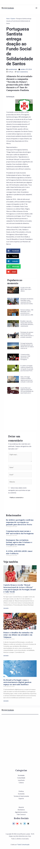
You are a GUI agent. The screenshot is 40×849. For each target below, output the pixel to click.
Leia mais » (6, 608)
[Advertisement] (20, 414)
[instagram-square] (28, 823)
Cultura (21, 782)
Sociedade (21, 775)
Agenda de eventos (21, 812)
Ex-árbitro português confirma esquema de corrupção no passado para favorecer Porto (19, 522)
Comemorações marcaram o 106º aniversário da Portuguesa (19, 532)
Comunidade (21, 778)
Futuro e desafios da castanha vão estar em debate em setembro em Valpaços (18, 634)
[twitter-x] (21, 823)
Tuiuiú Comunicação (23, 844)
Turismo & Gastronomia (21, 796)
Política (21, 791)
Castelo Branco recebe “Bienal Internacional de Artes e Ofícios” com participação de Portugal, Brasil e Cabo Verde (19, 588)
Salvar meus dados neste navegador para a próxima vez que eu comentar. (19, 490)
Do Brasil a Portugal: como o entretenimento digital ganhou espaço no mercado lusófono (17, 682)
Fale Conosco (21, 814)
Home (8, 18)
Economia (21, 794)
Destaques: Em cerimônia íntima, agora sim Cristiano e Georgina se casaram (19, 542)
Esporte (13, 18)
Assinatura (21, 810)
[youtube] (17, 823)
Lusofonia (21, 780)
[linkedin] (25, 823)
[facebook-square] (14, 823)
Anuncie (21, 807)
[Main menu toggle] (36, 8)
